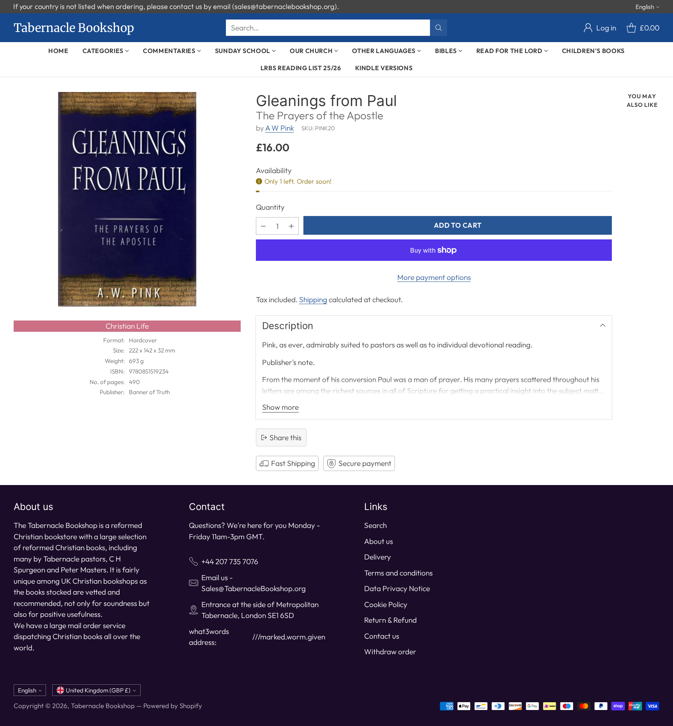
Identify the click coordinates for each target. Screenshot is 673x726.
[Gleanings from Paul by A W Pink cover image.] (127, 199)
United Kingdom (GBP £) (98, 690)
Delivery (377, 556)
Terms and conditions (398, 572)
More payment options (434, 277)
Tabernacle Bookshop (103, 705)
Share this (285, 437)
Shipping (313, 299)
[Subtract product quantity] (263, 226)
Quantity (270, 207)
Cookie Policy (385, 604)
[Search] (438, 27)
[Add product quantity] (291, 226)
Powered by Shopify (172, 705)
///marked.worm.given (288, 636)
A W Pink (279, 128)
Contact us (381, 636)
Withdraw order (390, 651)
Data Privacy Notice (397, 588)
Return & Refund (390, 620)
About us (378, 541)
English (645, 7)
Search (375, 525)
